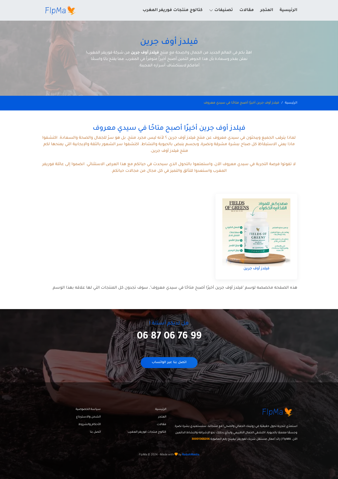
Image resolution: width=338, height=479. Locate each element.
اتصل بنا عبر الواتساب (169, 362)
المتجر (266, 10)
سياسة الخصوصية (88, 409)
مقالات (246, 10)
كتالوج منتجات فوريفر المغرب (173, 10)
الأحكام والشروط (89, 424)
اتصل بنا (95, 432)
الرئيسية (288, 10)
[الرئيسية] (61, 10)
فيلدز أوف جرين (256, 269)
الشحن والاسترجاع (88, 417)
